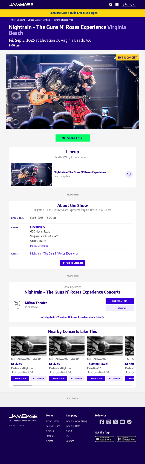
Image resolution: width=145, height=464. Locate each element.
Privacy (12, 425)
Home (11, 19)
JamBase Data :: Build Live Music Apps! (74, 13)
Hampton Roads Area (63, 19)
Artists (49, 440)
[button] (111, 4)
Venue (14, 228)
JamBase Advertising (76, 420)
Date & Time (17, 218)
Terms (21, 425)
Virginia (46, 19)
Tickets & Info (20, 378)
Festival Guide (53, 425)
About (69, 430)
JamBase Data (73, 425)
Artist (14, 254)
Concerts (21, 19)
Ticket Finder (52, 420)
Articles (50, 430)
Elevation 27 (94, 368)
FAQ (68, 435)
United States (34, 19)
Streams (50, 435)
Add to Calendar (74, 262)
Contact (70, 440)
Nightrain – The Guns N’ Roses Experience (54, 253)
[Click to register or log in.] (129, 174)
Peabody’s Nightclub (22, 368)
